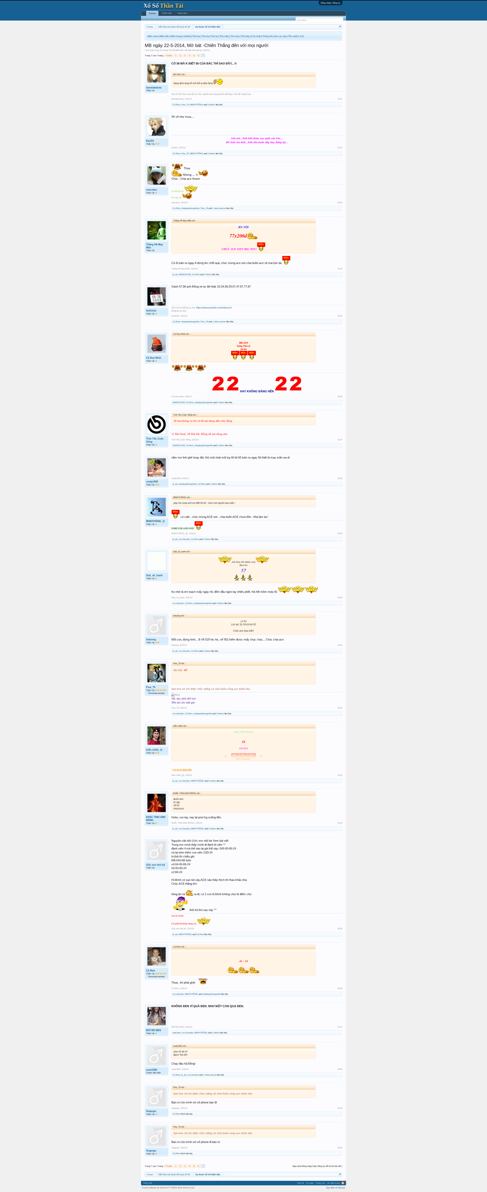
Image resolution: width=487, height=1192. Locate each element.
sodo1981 (151, 1069)
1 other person (219, 208)
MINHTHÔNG (196, 104)
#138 (340, 1069)
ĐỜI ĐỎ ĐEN (153, 1030)
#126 (340, 396)
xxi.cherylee (184, 539)
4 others (220, 603)
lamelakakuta (154, 87)
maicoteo (151, 189)
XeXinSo (151, 310)
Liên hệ (300, 1183)
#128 (340, 478)
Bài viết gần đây (172, 18)
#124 (340, 269)
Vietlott (186, 36)
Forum (152, 13)
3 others (211, 104)
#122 (340, 147)
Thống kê (267, 36)
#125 (340, 316)
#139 (340, 1108)
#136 (340, 988)
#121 (340, 99)
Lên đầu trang (333, 1183)
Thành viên (167, 13)
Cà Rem (176, 104)
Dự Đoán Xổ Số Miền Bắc (172, 50)
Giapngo (151, 1111)
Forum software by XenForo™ (168, 1187)
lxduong (151, 639)
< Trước (168, 55)
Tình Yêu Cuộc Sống (155, 440)
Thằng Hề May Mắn (154, 246)
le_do (175, 274)
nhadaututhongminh (190, 208)
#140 (340, 1148)
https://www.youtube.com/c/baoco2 (214, 307)
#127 (340, 440)
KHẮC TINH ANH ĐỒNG (155, 819)
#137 (340, 1027)
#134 (340, 823)
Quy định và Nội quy (335, 1187)
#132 (340, 708)
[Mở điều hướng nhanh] (340, 26)
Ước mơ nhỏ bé (155, 864)
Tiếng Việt (147, 1183)
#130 (340, 597)
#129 (340, 533)
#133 (340, 775)
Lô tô (301, 36)
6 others (212, 781)
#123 (340, 202)
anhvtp (199, 50)
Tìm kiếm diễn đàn (152, 18)
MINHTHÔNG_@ (155, 521)
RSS (342, 1183)
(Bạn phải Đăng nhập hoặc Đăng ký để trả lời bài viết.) (317, 1166)
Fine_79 (185, 104)
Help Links (182, 13)
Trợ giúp (310, 1183)
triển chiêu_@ (154, 749)
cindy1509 (152, 481)
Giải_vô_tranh (154, 575)
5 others (208, 274)
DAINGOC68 (185, 274)
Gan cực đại (280, 36)
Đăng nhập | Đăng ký (330, 3)
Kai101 (150, 140)
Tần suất (292, 36)
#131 (340, 645)
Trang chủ (320, 1183)
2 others (211, 153)
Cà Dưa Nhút (153, 357)
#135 (340, 928)
